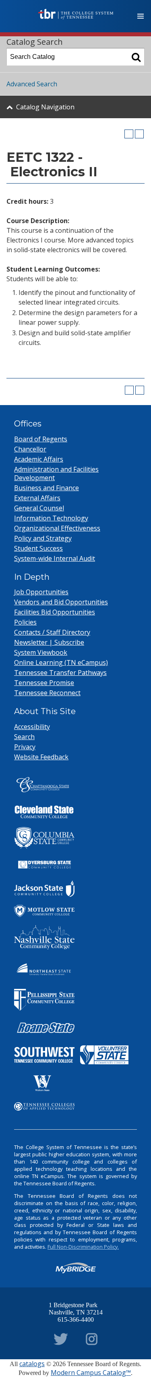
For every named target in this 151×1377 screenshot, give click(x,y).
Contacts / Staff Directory (52, 632)
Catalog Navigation (45, 106)
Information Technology (51, 518)
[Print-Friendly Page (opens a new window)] (128, 134)
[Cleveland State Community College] (44, 812)
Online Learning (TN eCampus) (61, 662)
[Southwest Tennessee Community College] (44, 1055)
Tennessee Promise (44, 682)
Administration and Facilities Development (56, 473)
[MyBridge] (76, 1267)
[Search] (136, 57)
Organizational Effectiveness (57, 528)
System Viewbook (40, 652)
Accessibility (32, 726)
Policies (25, 622)
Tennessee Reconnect (47, 692)
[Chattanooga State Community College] (44, 786)
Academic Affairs (38, 459)
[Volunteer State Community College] (104, 1054)
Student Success (38, 548)
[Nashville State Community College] (44, 937)
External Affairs (37, 497)
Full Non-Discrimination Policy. (83, 1246)
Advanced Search (31, 83)
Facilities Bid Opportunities (54, 612)
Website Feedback (41, 756)
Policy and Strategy (43, 538)
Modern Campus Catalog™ (91, 1372)
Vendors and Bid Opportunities (61, 602)
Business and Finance (46, 487)
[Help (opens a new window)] (139, 134)
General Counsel (39, 508)
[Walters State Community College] (42, 1083)
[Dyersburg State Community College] (44, 864)
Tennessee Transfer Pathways (60, 672)
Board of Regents (40, 439)
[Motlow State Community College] (44, 911)
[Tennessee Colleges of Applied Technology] (44, 1106)
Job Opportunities (41, 591)
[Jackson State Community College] (44, 888)
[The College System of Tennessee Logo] (76, 14)
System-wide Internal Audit (54, 558)
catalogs (32, 1363)
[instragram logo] (92, 1337)
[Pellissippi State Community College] (44, 1000)
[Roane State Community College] (44, 1028)
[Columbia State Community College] (44, 838)
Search (24, 736)
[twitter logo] (61, 1337)
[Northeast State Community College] (44, 969)
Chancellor (30, 449)
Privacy (24, 746)
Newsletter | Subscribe (49, 642)
